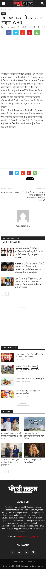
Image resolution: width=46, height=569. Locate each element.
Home (3, 9)
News (3, 13)
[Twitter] (33, 552)
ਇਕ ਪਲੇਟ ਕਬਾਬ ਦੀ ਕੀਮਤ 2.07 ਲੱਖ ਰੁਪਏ (30, 379)
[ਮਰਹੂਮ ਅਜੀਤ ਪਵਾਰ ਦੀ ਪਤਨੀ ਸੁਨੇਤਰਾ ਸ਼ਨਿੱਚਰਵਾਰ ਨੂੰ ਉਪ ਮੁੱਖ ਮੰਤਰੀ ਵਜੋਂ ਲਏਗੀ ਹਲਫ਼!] (11, 424)
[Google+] (19, 552)
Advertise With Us (18, 562)
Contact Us (31, 562)
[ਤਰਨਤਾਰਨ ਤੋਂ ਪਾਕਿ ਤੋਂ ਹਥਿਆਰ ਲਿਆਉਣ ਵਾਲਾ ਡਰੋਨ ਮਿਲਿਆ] (34, 424)
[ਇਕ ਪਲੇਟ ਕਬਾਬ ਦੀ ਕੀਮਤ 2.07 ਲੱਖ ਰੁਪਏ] (7, 381)
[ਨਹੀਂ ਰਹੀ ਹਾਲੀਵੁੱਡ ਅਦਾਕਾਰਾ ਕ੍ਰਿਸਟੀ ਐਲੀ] (34, 450)
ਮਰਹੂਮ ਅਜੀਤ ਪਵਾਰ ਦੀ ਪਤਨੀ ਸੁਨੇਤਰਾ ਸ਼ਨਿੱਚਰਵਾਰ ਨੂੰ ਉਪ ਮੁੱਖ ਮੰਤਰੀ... (11, 436)
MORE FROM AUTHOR (12, 242)
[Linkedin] (26, 552)
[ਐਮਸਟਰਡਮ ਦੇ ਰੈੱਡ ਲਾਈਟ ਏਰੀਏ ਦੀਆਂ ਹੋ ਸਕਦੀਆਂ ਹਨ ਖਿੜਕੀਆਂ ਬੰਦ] (7, 357)
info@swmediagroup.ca (28, 536)
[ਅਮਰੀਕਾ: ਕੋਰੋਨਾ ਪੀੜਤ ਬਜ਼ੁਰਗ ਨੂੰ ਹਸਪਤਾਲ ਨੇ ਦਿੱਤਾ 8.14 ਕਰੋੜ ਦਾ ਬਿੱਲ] (7, 369)
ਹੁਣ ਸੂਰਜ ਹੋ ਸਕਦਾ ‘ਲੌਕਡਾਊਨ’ (12, 192)
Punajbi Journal (9, 27)
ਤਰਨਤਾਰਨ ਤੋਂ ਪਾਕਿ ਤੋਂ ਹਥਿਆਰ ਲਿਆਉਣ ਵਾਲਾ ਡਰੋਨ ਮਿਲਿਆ (34, 436)
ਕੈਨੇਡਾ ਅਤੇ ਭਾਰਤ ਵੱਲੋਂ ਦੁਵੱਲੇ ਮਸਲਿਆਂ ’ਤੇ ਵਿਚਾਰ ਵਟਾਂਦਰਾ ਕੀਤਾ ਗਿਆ (10, 462)
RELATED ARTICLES (11, 238)
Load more (22, 404)
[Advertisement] (23, 54)
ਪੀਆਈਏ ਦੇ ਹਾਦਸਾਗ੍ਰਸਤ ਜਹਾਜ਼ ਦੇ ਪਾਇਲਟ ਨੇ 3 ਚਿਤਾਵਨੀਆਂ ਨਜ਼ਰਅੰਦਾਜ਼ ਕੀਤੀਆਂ (35, 196)
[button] (42, 3)
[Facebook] (12, 552)
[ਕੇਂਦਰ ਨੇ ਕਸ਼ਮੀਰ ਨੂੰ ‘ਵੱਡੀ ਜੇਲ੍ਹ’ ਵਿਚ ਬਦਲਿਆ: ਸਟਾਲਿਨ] (7, 394)
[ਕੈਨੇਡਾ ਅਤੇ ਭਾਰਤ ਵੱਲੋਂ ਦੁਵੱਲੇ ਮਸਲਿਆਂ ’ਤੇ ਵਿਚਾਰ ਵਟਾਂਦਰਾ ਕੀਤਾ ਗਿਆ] (11, 450)
